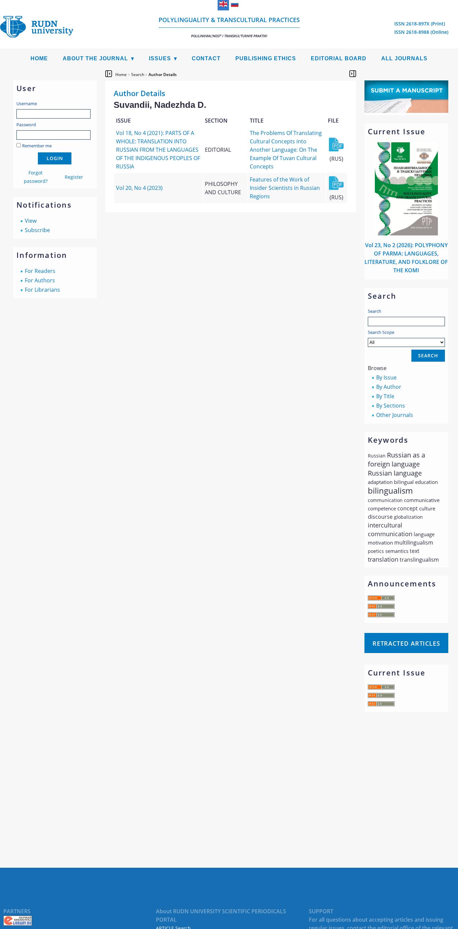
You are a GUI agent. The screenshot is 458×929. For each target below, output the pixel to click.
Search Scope (381, 332)
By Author (388, 386)
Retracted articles (406, 643)
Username (26, 103)
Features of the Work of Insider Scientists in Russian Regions (285, 188)
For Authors (40, 280)
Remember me (37, 146)
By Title (385, 396)
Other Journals (394, 415)
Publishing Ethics (265, 58)
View (31, 220)
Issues (160, 58)
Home (39, 58)
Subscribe (37, 230)
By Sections (390, 405)
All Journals (404, 58)
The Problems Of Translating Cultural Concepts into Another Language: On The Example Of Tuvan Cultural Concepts (286, 149)
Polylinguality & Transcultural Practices (229, 27)
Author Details (163, 74)
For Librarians (42, 289)
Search (374, 311)
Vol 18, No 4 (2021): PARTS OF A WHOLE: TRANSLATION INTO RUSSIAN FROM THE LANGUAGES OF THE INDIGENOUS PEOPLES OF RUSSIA (158, 149)
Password (26, 125)
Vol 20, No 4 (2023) (139, 188)
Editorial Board (338, 58)
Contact (206, 58)
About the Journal (95, 58)
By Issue (386, 377)
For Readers (40, 271)
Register (74, 177)
